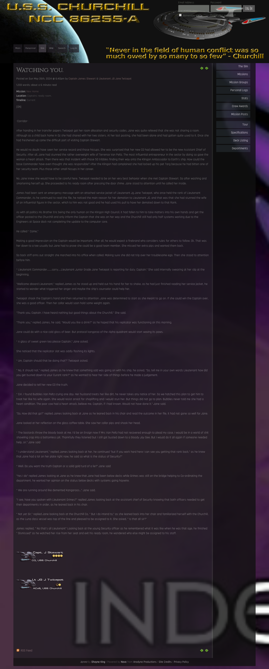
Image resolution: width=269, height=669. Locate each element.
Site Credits (165, 662)
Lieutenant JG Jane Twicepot (115, 78)
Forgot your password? (223, 15)
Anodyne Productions (145, 662)
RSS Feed (26, 650)
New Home (32, 91)
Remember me (191, 15)
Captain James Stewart (82, 78)
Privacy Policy (181, 662)
